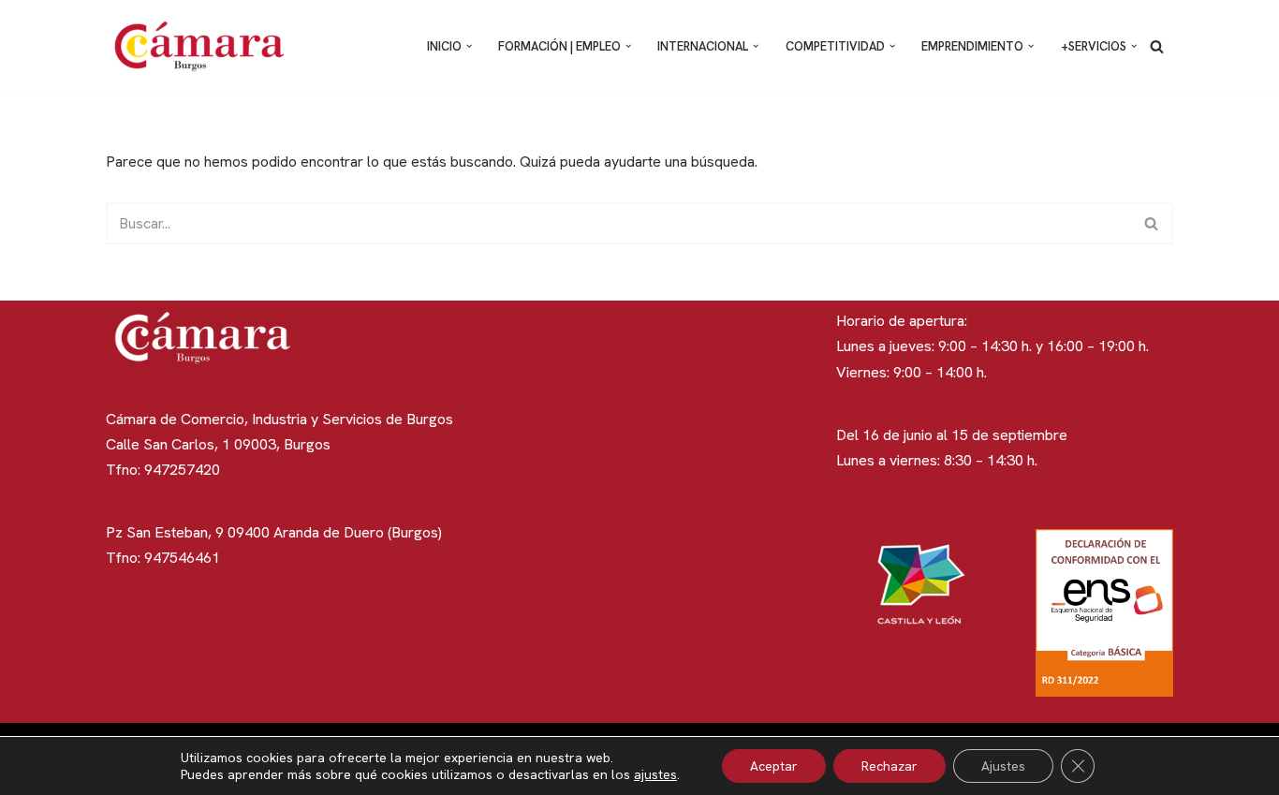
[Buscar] (1157, 46)
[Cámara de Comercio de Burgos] (204, 46)
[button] (469, 46)
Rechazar (889, 766)
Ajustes (1003, 766)
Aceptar (774, 766)
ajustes (655, 774)
